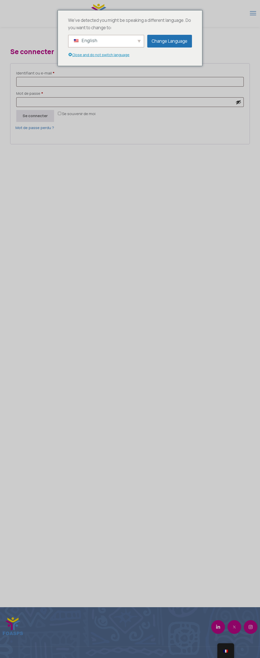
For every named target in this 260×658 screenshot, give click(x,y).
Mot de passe (29, 93)
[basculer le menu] (253, 13)
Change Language (169, 41)
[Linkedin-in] (218, 627)
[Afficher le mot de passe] (238, 102)
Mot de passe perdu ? (34, 127)
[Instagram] (250, 627)
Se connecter (35, 115)
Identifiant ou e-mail (35, 73)
